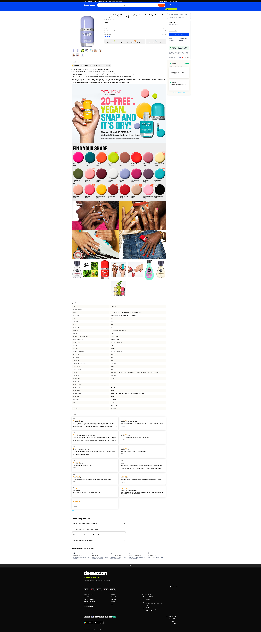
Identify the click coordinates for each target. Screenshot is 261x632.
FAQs (175, 623)
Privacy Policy (173, 619)
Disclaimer (174, 621)
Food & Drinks (101, 9)
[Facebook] (176, 587)
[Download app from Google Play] (88, 622)
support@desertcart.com (152, 605)
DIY (113, 9)
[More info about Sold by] (186, 38)
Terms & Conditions (171, 616)
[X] (173, 587)
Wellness (86, 9)
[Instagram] (170, 587)
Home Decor (93, 9)
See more (107, 36)
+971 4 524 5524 (149, 610)
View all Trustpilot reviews (179, 92)
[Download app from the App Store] (99, 622)
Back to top (130, 565)
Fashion (109, 9)
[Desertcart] (89, 5)
